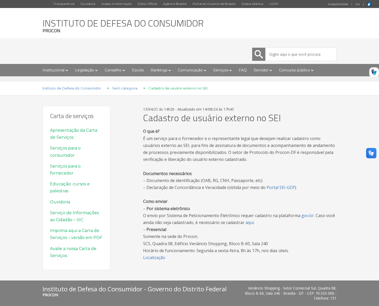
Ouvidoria (87, 4)
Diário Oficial (147, 4)
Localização (154, 257)
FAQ (243, 70)
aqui (249, 222)
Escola (138, 70)
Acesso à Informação (116, 4)
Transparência (64, 4)
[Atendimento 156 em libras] (374, 74)
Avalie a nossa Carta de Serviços (73, 252)
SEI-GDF (287, 187)
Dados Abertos (252, 4)
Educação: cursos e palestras (70, 187)
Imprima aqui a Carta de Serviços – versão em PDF (76, 234)
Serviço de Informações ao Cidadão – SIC (74, 216)
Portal (272, 187)
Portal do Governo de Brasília (214, 4)
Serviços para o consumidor (65, 152)
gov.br (307, 215)
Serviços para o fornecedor (65, 170)
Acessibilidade (338, 4)
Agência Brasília (175, 4)
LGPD (273, 4)
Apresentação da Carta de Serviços (73, 134)
